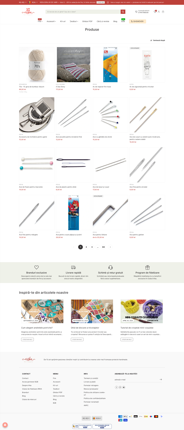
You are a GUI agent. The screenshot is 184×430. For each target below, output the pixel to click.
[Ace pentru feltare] (110, 212)
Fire (40, 20)
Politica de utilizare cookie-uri (94, 393)
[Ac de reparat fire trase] (110, 64)
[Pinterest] (120, 387)
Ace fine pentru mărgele (28, 235)
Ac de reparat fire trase (102, 87)
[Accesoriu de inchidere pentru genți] (36, 114)
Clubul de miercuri (29, 399)
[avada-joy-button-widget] (5, 424)
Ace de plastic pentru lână (66, 187)
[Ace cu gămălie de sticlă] (110, 114)
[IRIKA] (28, 12)
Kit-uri (62, 21)
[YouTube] (124, 387)
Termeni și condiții (91, 378)
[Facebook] (116, 387)
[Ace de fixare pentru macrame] (36, 164)
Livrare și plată (89, 382)
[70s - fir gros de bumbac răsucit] (36, 64)
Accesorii (51, 21)
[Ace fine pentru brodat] (147, 164)
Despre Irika (26, 385)
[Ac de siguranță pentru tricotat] (147, 64)
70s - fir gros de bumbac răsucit (31, 87)
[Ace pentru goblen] (147, 212)
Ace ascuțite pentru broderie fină (69, 137)
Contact (25, 378)
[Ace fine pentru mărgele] (36, 212)
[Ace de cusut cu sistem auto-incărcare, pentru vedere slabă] (147, 114)
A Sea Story (60, 87)
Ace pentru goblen (137, 235)
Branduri (25, 392)
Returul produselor (91, 389)
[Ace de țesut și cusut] (110, 164)
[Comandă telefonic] (143, 11)
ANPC (86, 405)
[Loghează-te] (159, 12)
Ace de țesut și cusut (101, 187)
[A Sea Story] (73, 64)
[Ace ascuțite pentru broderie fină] (73, 114)
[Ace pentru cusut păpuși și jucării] (73, 212)
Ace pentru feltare (100, 235)
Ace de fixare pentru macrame (31, 187)
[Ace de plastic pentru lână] (73, 164)
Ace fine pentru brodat (138, 187)
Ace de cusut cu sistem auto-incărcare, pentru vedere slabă (145, 138)
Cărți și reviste (103, 21)
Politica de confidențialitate (95, 398)
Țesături (73, 21)
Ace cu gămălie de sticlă (102, 137)
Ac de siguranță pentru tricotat (142, 87)
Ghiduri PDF (87, 21)
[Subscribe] (161, 379)
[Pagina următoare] (110, 247)
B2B (123, 20)
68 (103, 247)
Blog (115, 21)
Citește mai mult (27, 339)
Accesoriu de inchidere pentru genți (33, 137)
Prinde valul (94, 2)
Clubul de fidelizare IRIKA (32, 389)
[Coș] (163, 12)
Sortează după (159, 40)
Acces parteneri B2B (30, 382)
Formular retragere (91, 385)
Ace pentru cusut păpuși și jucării (69, 235)
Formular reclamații (91, 402)
